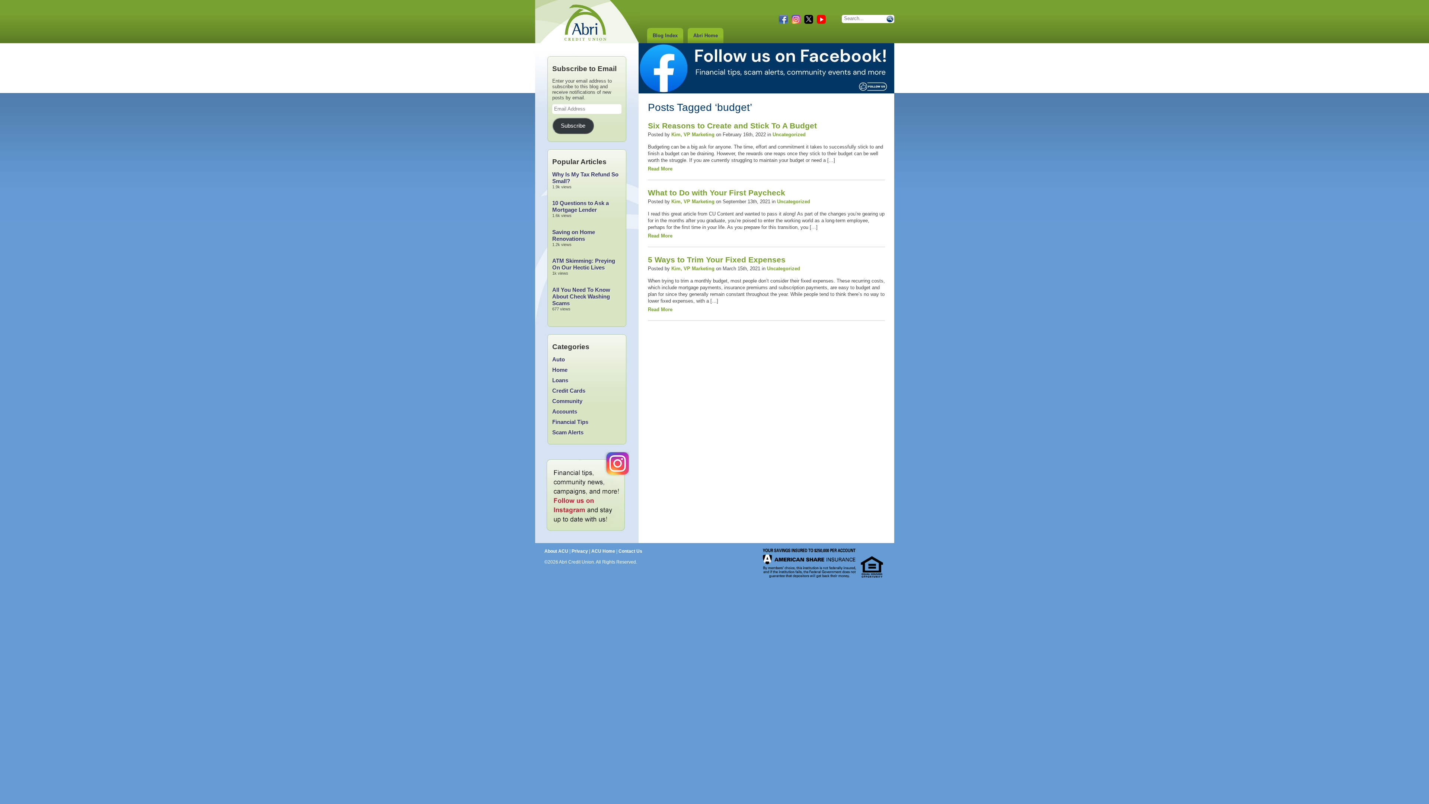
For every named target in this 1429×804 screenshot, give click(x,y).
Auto (558, 359)
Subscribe (573, 126)
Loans (560, 380)
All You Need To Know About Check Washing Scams (581, 296)
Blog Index (665, 35)
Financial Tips (570, 422)
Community (567, 401)
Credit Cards (568, 390)
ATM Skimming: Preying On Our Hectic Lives (583, 264)
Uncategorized (789, 134)
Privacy (580, 551)
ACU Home (603, 551)
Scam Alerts (568, 432)
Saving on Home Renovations (573, 235)
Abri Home (705, 35)
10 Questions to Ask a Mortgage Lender (580, 206)
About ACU (556, 551)
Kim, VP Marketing (692, 134)
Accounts (564, 411)
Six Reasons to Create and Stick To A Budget (732, 125)
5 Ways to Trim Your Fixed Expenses (717, 259)
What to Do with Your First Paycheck (716, 192)
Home (560, 370)
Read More (660, 169)
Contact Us (630, 551)
